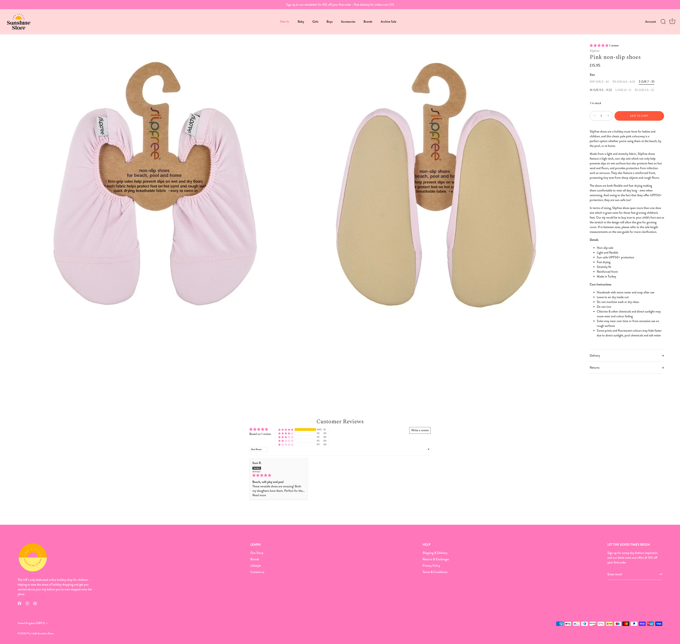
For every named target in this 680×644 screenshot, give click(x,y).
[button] (599, 45)
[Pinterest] (35, 603)
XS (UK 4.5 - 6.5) (623, 82)
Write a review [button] (420, 430)
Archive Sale (388, 21)
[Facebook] (19, 603)
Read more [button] (259, 495)
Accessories (348, 21)
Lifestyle (255, 565)
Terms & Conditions (435, 571)
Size (592, 75)
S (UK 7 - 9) (646, 82)
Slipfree (594, 50)
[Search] (663, 22)
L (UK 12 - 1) (623, 90)
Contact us (257, 571)
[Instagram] (27, 603)
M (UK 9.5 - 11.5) (601, 90)
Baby (301, 21)
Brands (368, 21)
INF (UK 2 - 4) (599, 82)
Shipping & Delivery (435, 552)
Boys (330, 21)
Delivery (595, 355)
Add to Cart (639, 116)
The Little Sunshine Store (40, 633)
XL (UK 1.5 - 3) (644, 90)
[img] (278, 475)
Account (650, 21)
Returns (594, 367)
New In (284, 21)
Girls (315, 21)
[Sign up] (660, 574)
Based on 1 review (260, 434)
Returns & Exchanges (436, 559)
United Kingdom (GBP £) (31, 623)
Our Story (256, 552)
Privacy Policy (431, 565)
